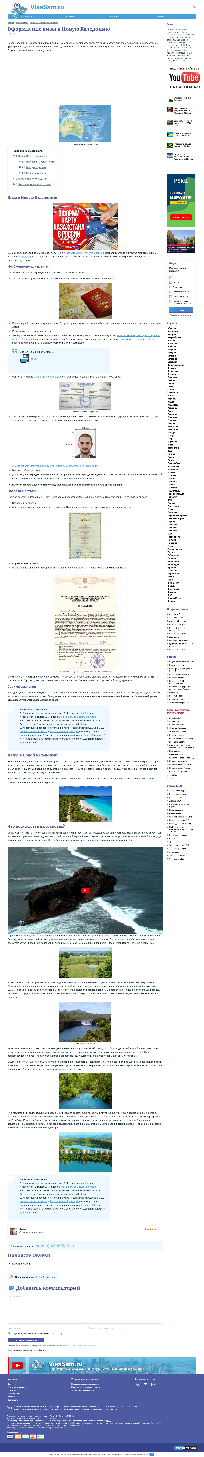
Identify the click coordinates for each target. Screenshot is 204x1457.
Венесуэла (173, 371)
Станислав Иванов (31, 1232)
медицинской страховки (47, 376)
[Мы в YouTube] (145, 1384)
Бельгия (172, 356)
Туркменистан (175, 549)
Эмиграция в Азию (177, 855)
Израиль (172, 398)
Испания (172, 420)
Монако (171, 484)
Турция (171, 552)
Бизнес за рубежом (177, 794)
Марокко (172, 475)
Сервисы (70, 16)
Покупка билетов (177, 751)
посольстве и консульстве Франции (84, 252)
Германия (172, 377)
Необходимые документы (40, 161)
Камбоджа (173, 429)
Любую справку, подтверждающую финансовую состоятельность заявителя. (55, 466)
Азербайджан (174, 337)
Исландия (172, 417)
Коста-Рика (173, 448)
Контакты (12, 1390)
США (170, 533)
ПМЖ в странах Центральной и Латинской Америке (181, 829)
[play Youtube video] (85, 890)
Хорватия (172, 570)
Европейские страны (178, 640)
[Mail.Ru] (53, 1245)
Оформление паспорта (179, 674)
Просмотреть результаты (181, 315)
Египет (171, 395)
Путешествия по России (179, 768)
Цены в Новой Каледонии (32, 178)
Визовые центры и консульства (177, 629)
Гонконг (171, 380)
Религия (172, 838)
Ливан (171, 457)
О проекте (12, 1384)
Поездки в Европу (177, 742)
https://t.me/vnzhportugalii (64, 731)
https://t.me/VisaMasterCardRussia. (77, 716)
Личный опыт (175, 801)
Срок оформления (36, 173)
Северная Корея (176, 518)
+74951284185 (71, 1416)
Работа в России (176, 696)
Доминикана (174, 392)
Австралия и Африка (178, 791)
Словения (172, 530)
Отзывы (161, 16)
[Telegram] (58, 1245)
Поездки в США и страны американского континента (181, 746)
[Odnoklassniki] (47, 1245)
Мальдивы (173, 469)
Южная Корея (174, 598)
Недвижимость (176, 810)
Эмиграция (174, 785)
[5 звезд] (155, 1229)
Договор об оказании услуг (83, 1390)
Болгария (172, 359)
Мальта (171, 472)
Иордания (172, 408)
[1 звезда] (145, 1229)
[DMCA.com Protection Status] (186, 1448)
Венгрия (172, 368)
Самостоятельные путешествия (179, 711)
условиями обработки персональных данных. (79, 1346)
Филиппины (173, 561)
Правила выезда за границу (181, 758)
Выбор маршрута (177, 725)
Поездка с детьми (36, 167)
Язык (171, 778)
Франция (172, 567)
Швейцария (173, 583)
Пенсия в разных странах (180, 817)
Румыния (172, 512)
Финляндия (173, 564)
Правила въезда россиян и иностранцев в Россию (181, 688)
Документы (174, 637)
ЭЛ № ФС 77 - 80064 (42, 1423)
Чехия (171, 576)
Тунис (170, 546)
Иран (170, 411)
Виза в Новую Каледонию (32, 156)
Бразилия (172, 362)
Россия (171, 509)
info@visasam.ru (77, 1425)
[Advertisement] (85, 79)
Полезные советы (177, 754)
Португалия (173, 506)
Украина (172, 558)
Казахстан (173, 426)
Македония (173, 466)
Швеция (172, 586)
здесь (34, 358)
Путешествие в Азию (178, 761)
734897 (108, 1421)
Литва (171, 460)
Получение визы (177, 609)
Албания (172, 340)
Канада (171, 432)
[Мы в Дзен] (153, 1384)
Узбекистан (173, 555)
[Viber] (63, 1245)
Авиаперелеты (175, 718)
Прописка (173, 692)
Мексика (172, 478)
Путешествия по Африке (180, 765)
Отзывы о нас (14, 1393)
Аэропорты (174, 721)
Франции (26, 256)
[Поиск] (194, 7)
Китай (171, 444)
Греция (171, 383)
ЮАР (170, 595)
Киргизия (172, 441)
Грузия (171, 386)
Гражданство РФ (176, 665)
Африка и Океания (177, 621)
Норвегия (172, 497)
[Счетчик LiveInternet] (8, 1448)
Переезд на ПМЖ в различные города (177, 682)
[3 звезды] (150, 1229)
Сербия (171, 521)
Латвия (171, 454)
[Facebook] (73, 1245)
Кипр (170, 438)
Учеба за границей (177, 849)
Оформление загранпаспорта (182, 738)
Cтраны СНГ (174, 614)
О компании (112, 16)
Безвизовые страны (178, 624)
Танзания (172, 543)
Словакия (172, 527)
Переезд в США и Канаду (180, 824)
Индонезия (173, 405)
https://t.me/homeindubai (33, 731)
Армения (172, 346)
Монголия (172, 487)
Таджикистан (174, 537)
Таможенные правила (179, 703)
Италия (171, 423)
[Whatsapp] (68, 1245)
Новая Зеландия (176, 494)
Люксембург (174, 463)
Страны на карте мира (179, 771)
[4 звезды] (153, 1229)
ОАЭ (170, 500)
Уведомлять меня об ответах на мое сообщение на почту (36, 1333)
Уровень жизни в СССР (179, 845)
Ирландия (172, 414)
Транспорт (173, 842)
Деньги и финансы (177, 728)
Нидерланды (174, 491)
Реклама (11, 1397)
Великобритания (176, 365)
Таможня (173, 775)
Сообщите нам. (47, 1277)
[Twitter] (42, 1245)
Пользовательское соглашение (85, 1384)
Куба (170, 451)
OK (152, 1454)
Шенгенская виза (177, 649)
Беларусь (172, 352)
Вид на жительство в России (181, 662)
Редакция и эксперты (17, 1387)
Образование (175, 813)
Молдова (172, 481)
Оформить (26, 16)
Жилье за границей (177, 732)
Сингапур (172, 524)
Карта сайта (13, 1400)
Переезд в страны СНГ (179, 820)
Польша (172, 503)
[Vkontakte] (37, 1245)
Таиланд (172, 540)
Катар (171, 435)
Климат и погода (176, 735)
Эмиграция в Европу (178, 859)
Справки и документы (179, 699)
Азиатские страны (177, 618)
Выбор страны (175, 797)
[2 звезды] (148, 1229)
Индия (171, 402)
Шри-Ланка (173, 589)
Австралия (173, 331)
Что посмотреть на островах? (34, 184)
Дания (171, 389)
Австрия (172, 334)
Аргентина (173, 343)
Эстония (172, 592)
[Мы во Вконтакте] (138, 1384)
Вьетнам (172, 374)
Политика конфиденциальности (85, 1387)
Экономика (174, 852)
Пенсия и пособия (177, 678)
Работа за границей (178, 835)
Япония (171, 601)
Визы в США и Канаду (179, 633)
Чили (170, 580)
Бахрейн (172, 349)
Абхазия (172, 328)
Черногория (173, 573)
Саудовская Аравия (177, 515)
